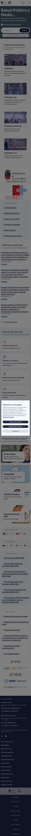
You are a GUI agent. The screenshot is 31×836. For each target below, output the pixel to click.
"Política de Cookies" (8, 417)
